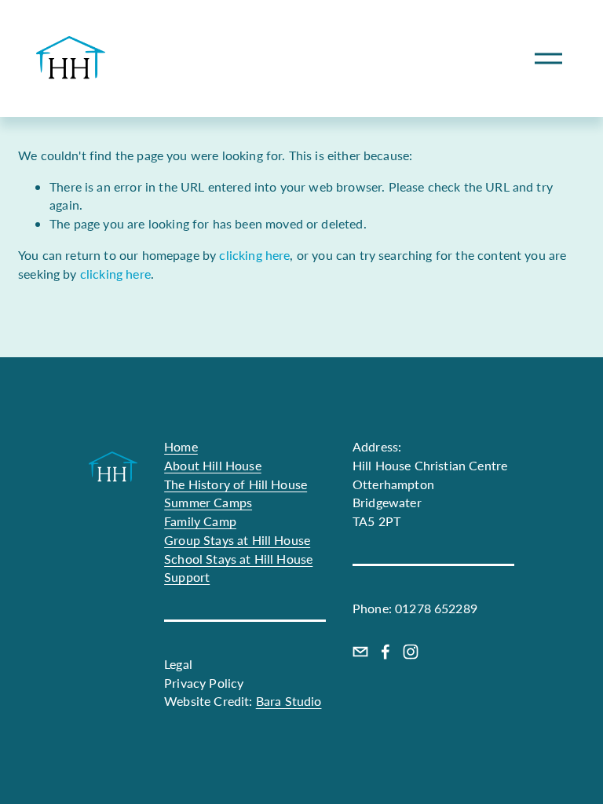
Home (181, 446)
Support (187, 576)
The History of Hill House (235, 484)
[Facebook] (385, 652)
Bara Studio (289, 701)
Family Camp (200, 521)
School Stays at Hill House (238, 558)
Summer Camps (208, 502)
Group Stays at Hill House (237, 540)
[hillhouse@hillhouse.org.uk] (360, 652)
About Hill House (212, 465)
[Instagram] (410, 652)
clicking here (254, 255)
